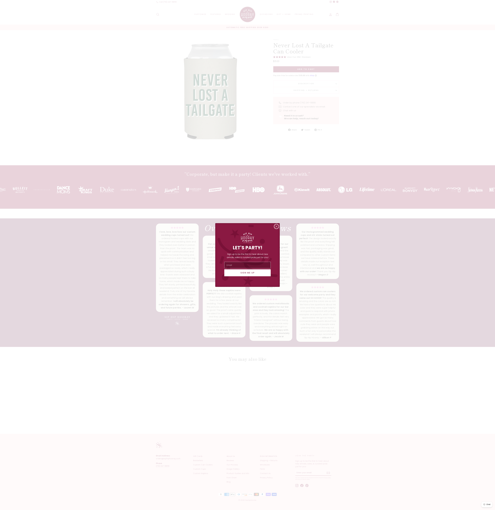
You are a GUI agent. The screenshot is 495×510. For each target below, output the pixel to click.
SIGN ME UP (248, 272)
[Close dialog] (276, 226)
